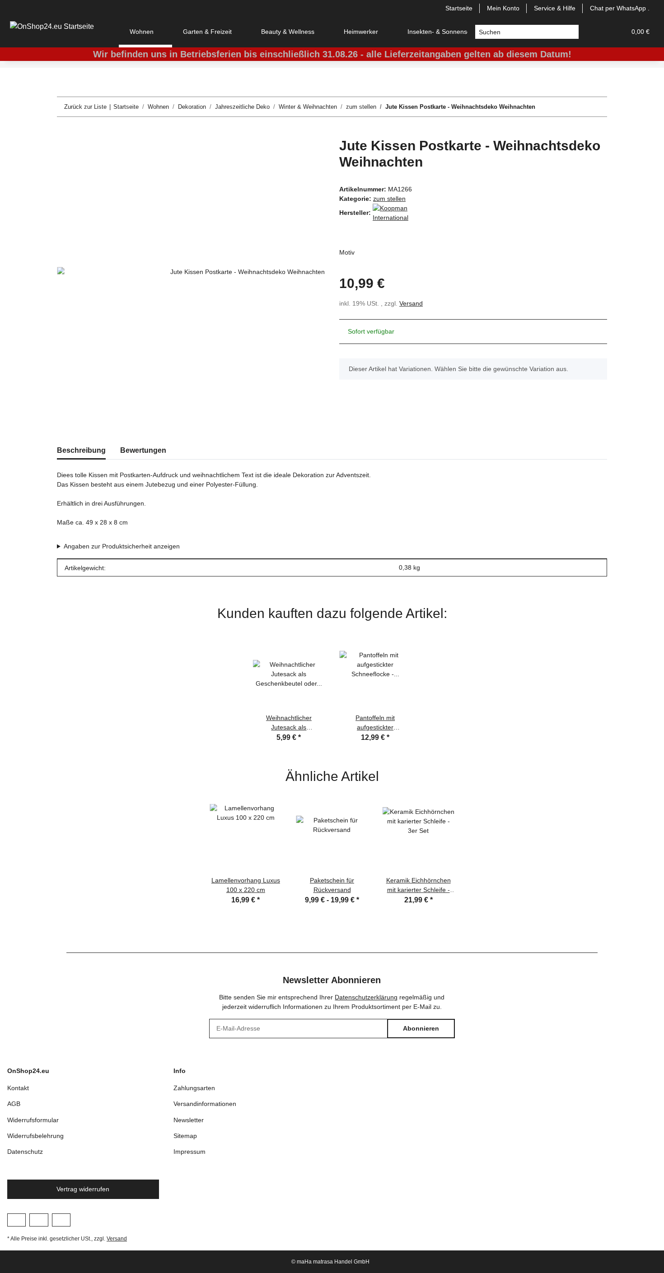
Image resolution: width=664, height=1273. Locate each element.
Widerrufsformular (33, 1120)
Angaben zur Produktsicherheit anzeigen (122, 546)
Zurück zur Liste (85, 106)
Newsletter (188, 1120)
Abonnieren (421, 1028)
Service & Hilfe (554, 8)
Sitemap (185, 1135)
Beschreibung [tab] (81, 450)
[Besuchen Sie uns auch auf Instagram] (38, 1219)
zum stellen (389, 198)
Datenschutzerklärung (366, 997)
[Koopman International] (395, 212)
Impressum (189, 1151)
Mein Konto (503, 8)
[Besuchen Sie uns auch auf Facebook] (16, 1219)
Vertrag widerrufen (82, 1189)
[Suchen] (571, 32)
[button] (597, 31)
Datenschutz (25, 1151)
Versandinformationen (204, 1103)
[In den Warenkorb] (64, 133)
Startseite (458, 8)
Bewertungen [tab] (143, 450)
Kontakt (18, 1088)
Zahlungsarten (194, 1088)
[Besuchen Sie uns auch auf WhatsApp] (61, 1219)
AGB (13, 1103)
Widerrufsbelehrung (35, 1135)
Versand (411, 303)
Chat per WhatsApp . (620, 8)
